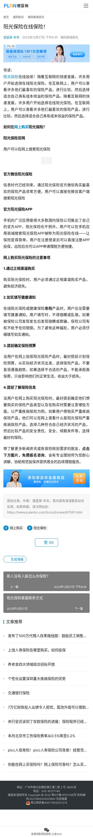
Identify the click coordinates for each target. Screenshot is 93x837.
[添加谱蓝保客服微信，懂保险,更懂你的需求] (46, 472)
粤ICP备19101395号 (64, 795)
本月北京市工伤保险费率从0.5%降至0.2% (41, 736)
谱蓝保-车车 (11, 37)
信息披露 (61, 798)
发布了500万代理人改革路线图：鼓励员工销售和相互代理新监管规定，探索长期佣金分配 (48, 635)
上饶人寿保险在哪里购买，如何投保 (36, 650)
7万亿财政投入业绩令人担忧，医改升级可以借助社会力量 (48, 707)
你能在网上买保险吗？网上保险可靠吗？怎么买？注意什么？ (48, 764)
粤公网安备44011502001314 (48, 802)
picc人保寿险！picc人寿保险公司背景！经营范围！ (48, 750)
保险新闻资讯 (69, 37)
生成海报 (16, 559)
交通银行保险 (18, 693)
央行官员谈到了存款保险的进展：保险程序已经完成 (48, 721)
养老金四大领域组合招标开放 (31, 664)
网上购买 (21, 127)
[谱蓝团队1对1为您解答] (46, 47)
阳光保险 (11, 76)
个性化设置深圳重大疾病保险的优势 (36, 678)
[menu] (86, 6)
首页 (6, 17)
